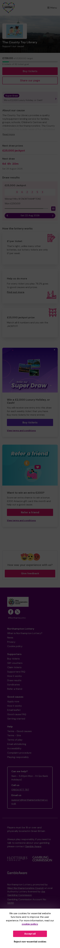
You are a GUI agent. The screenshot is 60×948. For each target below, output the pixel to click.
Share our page (30, 80)
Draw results (14, 680)
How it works (14, 676)
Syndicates (13, 684)
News (10, 637)
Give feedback (30, 573)
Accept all (30, 933)
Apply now (13, 701)
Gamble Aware (33, 846)
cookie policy (30, 924)
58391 (10, 903)
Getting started (16, 718)
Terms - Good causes (19, 731)
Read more (9, 134)
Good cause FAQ (16, 714)
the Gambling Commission (26, 893)
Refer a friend (30, 512)
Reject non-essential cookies (30, 941)
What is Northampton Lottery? (24, 633)
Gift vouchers (14, 663)
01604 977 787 (20, 789)
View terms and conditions (21, 430)
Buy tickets (30, 71)
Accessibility (14, 748)
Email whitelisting (16, 744)
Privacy (11, 642)
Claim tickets (14, 667)
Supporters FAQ (16, 671)
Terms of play (14, 739)
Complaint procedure (19, 752)
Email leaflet (14, 710)
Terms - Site (14, 735)
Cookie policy (14, 646)
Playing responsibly (18, 757)
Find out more (15, 292)
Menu (53, 7)
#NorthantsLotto (17, 618)
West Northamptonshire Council (25, 888)
